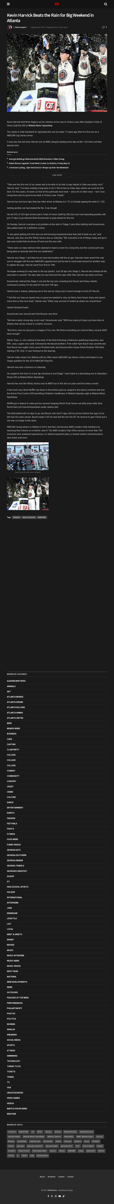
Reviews (11, 1024)
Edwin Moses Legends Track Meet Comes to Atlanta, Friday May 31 (39, 163)
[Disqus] (57, 561)
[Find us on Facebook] (48, 1196)
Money (10, 940)
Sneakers (12, 1035)
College (11, 755)
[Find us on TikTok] (64, 1196)
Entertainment (15, 808)
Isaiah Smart (24, 1151)
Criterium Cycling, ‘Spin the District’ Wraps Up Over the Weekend (38, 167)
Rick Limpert (20, 27)
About (42, 1177)
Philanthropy (14, 1008)
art (33, 1132)
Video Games (13, 1098)
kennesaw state (39, 1151)
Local (10, 929)
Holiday (11, 892)
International (14, 897)
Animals (11, 686)
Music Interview (15, 955)
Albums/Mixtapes (16, 681)
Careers (61, 1177)
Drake (58, 1141)
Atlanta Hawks (15, 713)
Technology (13, 1061)
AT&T (40, 1132)
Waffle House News (17, 1109)
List (9, 924)
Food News (12, 839)
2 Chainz (12, 1132)
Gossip (10, 876)
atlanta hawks (14, 1137)
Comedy (11, 771)
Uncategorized (15, 1093)
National (12, 977)
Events (10, 813)
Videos (10, 1103)
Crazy (10, 786)
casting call (35, 1141)
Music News (13, 961)
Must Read (12, 971)
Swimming (12, 1056)
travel (24, 1155)
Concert (11, 781)
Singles (11, 1029)
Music (10, 950)
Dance (10, 802)
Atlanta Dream (15, 702)
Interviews (12, 903)
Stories (11, 1051)
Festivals (12, 823)
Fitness (11, 834)
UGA (9, 1087)
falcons (68, 1141)
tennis (11, 1155)
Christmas (48, 1141)
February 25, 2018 (38, 27)
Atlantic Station (54, 1137)
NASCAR (42, 517)
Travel (10, 1077)
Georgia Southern (16, 855)
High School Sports (17, 887)
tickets (11, 1072)
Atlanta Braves (15, 697)
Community (13, 776)
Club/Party (13, 750)
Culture (11, 797)
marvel (53, 1151)
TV (8, 1082)
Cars (9, 739)
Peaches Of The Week (18, 998)
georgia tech (66, 1146)
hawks (99, 1146)
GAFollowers (52, 1190)
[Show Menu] (8, 4)
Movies (10, 945)
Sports (11, 1045)
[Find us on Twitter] (52, 1196)
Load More (57, 175)
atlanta (16, 517)
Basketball (68, 1137)
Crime (10, 792)
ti (17, 1155)
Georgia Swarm (15, 860)
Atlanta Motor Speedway (40, 125)
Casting (11, 744)
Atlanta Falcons (16, 707)
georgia (20, 1146)
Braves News (13, 728)
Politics (11, 1019)
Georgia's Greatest (17, 871)
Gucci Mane (88, 1146)
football (95, 1141)
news (81, 1151)
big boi (100, 1137)
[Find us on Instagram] (56, 1196)
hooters (11, 1151)
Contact (70, 1177)
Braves (11, 1141)
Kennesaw (12, 913)
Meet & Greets (14, 934)
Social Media (13, 1040)
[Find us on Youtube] (60, 1196)
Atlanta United (15, 718)
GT (8, 882)
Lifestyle (12, 918)
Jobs (9, 908)
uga (32, 1155)
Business (11, 734)
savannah (91, 1151)
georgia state (52, 1146)
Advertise (51, 1177)
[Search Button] (105, 4)
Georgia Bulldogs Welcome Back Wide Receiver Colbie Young (36, 159)
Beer (9, 723)
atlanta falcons (86, 1132)
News (9, 987)
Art (9, 692)
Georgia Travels (15, 866)
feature (78, 1141)
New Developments (17, 982)
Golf (78, 1146)
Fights (10, 829)
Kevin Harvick (29, 517)
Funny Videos (14, 845)
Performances (15, 1003)
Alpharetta (23, 1132)
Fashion (11, 818)
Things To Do (14, 1066)
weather (11, 1114)
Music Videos (14, 966)
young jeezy (42, 1155)
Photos (11, 1013)
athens (48, 1132)
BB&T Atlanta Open (85, 1137)
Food (87, 1141)
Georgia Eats (14, 850)
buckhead (22, 1141)
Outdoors (12, 992)
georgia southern (35, 1146)
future (11, 1146)
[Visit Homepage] (57, 4)
